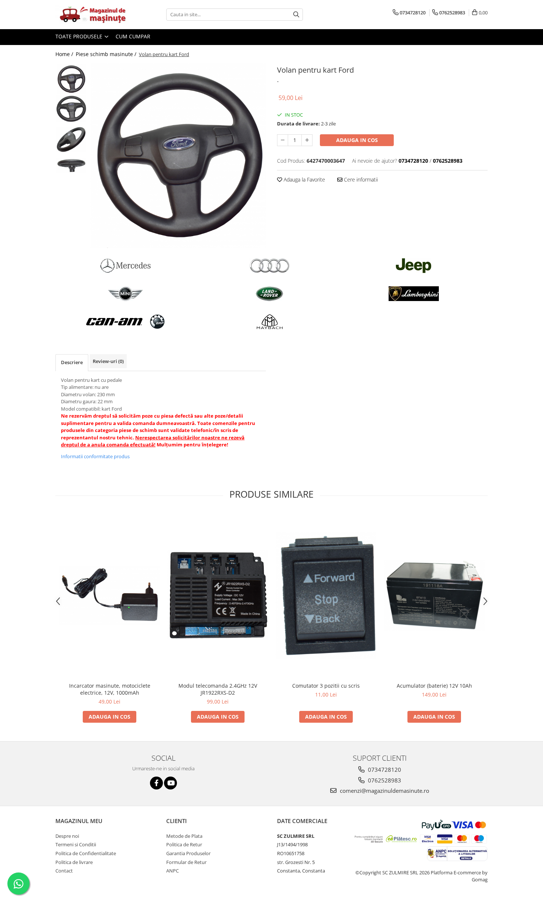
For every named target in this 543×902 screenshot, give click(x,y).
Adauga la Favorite (303, 179)
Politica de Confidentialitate (85, 853)
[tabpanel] (178, 155)
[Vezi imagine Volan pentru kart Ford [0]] (71, 79)
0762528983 (383, 780)
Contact (64, 870)
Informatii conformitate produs (95, 456)
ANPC (172, 870)
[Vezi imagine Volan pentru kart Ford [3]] (71, 165)
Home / (65, 54)
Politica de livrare (74, 862)
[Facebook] (156, 783)
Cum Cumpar (133, 36)
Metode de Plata (184, 836)
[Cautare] (296, 14)
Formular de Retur (186, 862)
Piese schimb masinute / (107, 54)
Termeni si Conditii (75, 844)
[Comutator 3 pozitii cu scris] (326, 595)
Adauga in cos (357, 140)
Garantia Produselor (188, 853)
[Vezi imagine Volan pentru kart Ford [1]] (71, 108)
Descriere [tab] (72, 362)
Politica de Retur (184, 844)
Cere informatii (360, 179)
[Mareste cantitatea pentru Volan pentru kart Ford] (307, 140)
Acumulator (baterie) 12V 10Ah (434, 685)
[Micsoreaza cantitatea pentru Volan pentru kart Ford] (282, 140)
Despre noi (67, 836)
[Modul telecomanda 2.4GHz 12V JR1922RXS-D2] (217, 595)
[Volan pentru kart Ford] (178, 155)
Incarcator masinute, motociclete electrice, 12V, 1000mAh (109, 689)
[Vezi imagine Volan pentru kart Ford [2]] (71, 139)
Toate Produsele (79, 36)
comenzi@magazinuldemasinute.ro (383, 790)
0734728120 (383, 769)
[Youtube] (170, 783)
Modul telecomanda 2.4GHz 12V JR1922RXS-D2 (217, 689)
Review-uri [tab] (108, 361)
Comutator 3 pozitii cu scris (326, 685)
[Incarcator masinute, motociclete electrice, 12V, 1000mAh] (109, 595)
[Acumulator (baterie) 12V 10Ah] (434, 595)
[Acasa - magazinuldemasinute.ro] (92, 15)
